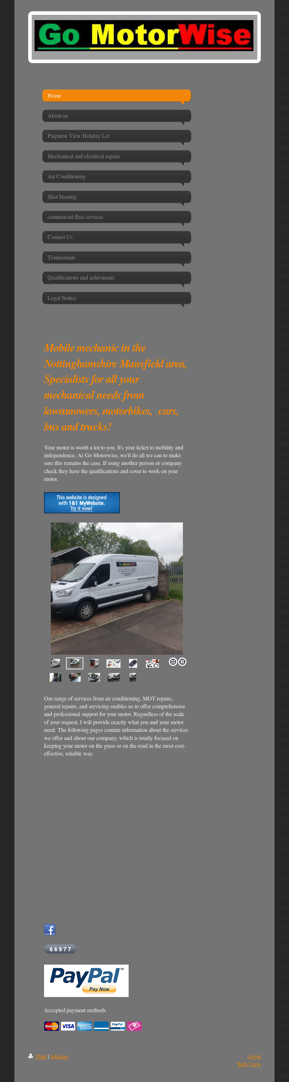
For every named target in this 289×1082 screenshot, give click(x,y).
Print (41, 1056)
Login (254, 1056)
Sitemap (59, 1056)
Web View (249, 1064)
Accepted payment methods (75, 1010)
